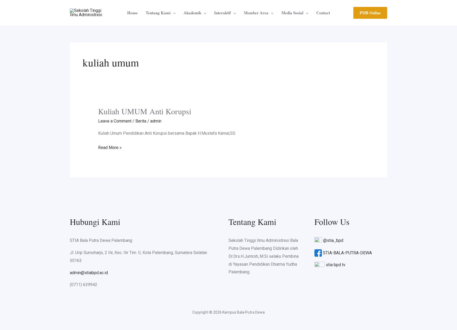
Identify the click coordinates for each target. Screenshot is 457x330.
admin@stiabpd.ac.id (89, 272)
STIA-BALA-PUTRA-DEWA (347, 252)
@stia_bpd (333, 240)
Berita (140, 121)
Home (132, 13)
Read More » (110, 147)
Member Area (256, 13)
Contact (323, 13)
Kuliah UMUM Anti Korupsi (144, 111)
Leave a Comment (114, 121)
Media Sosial (292, 13)
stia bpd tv (335, 264)
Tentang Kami (158, 13)
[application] (173, 12)
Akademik (192, 13)
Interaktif (222, 13)
